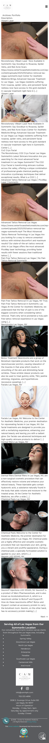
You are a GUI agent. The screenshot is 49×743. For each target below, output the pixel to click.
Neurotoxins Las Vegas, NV (14, 324)
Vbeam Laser (7, 20)
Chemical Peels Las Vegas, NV (15, 499)
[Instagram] (27, 688)
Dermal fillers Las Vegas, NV (14, 442)
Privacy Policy (31, 722)
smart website (13, 726)
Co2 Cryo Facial (9, 150)
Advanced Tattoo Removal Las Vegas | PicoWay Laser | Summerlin (24, 181)
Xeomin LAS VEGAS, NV (12, 556)
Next (44, 616)
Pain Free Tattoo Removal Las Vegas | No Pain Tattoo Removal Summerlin (23, 259)
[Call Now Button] (6, 720)
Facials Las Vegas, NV (11, 384)
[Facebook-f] (21, 688)
